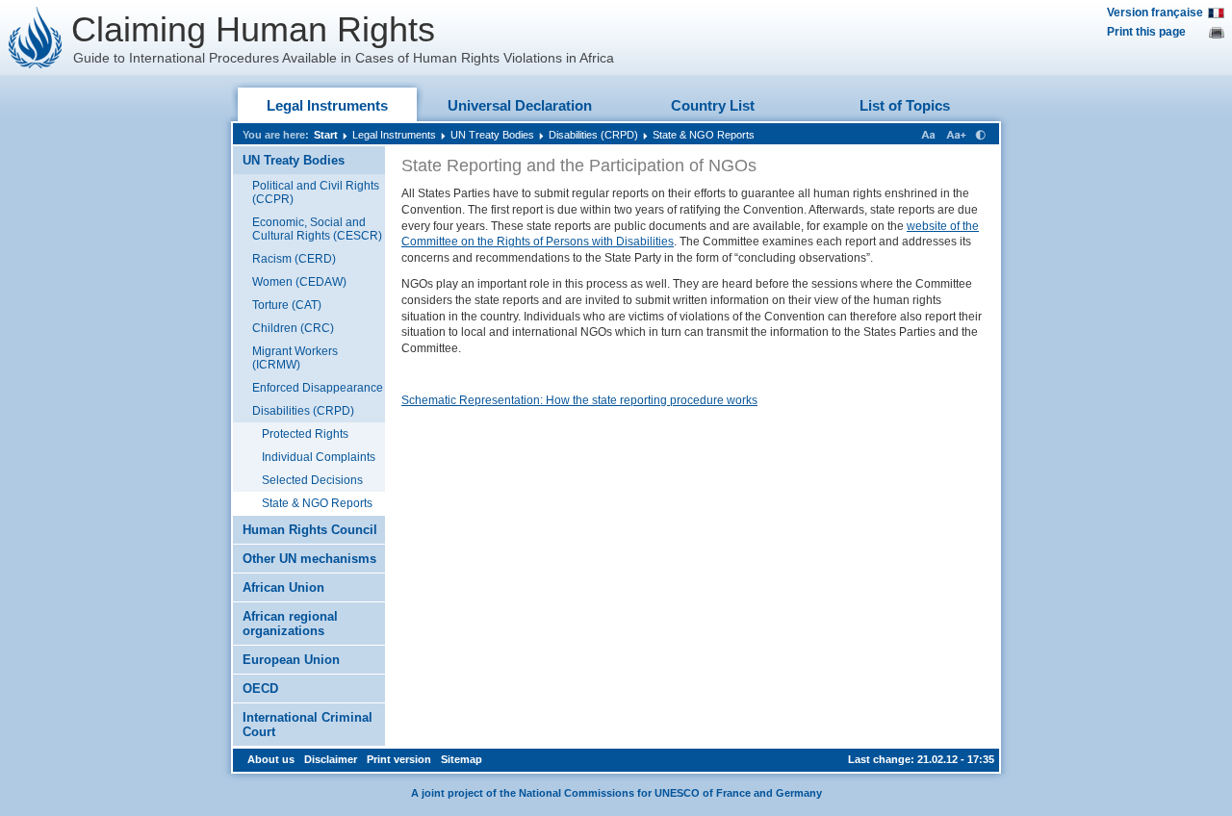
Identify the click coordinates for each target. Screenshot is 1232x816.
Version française (1155, 12)
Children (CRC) (293, 328)
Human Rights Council (310, 530)
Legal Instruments (327, 105)
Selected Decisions (312, 480)
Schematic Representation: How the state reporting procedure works (579, 400)
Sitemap (461, 759)
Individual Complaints (318, 457)
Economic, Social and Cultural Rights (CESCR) (317, 229)
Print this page (1146, 31)
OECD (260, 688)
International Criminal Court (307, 724)
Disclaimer (330, 759)
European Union (291, 659)
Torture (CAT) (286, 305)
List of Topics (905, 105)
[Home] (35, 37)
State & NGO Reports (704, 134)
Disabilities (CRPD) (593, 134)
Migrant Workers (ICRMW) (295, 357)
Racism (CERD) (294, 259)
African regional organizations (290, 623)
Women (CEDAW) (299, 282)
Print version (399, 759)
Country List (713, 105)
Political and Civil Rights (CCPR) (315, 192)
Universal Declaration (520, 105)
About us (271, 759)
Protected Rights (305, 434)
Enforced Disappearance (317, 388)
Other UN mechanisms (309, 558)
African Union (283, 587)
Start (326, 134)
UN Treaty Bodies (492, 134)
